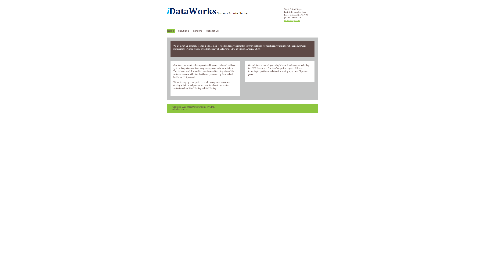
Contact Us (212, 30)
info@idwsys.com (292, 20)
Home (170, 30)
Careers (197, 30)
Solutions (183, 30)
